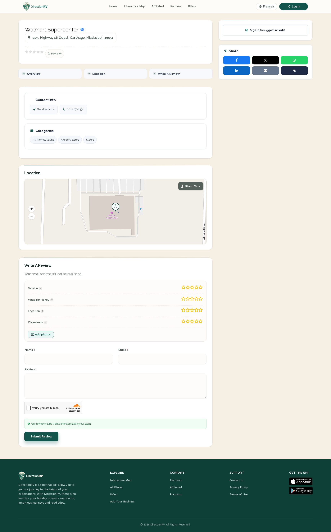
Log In (296, 6)
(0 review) (54, 53)
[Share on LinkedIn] (236, 70)
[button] (31, 209)
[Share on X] (265, 60)
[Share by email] (265, 70)
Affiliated (158, 6)
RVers (192, 6)
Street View (193, 186)
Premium (176, 494)
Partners (176, 6)
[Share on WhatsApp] (294, 60)
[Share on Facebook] (236, 60)
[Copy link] (294, 70)
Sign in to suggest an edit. (268, 30)
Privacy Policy (238, 487)
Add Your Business (122, 501)
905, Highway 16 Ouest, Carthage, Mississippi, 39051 (73, 38)
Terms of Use (238, 494)
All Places (116, 487)
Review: (30, 369)
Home (113, 6)
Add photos (43, 334)
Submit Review (41, 436)
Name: (30, 350)
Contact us (236, 480)
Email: (123, 350)
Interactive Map (134, 6)
